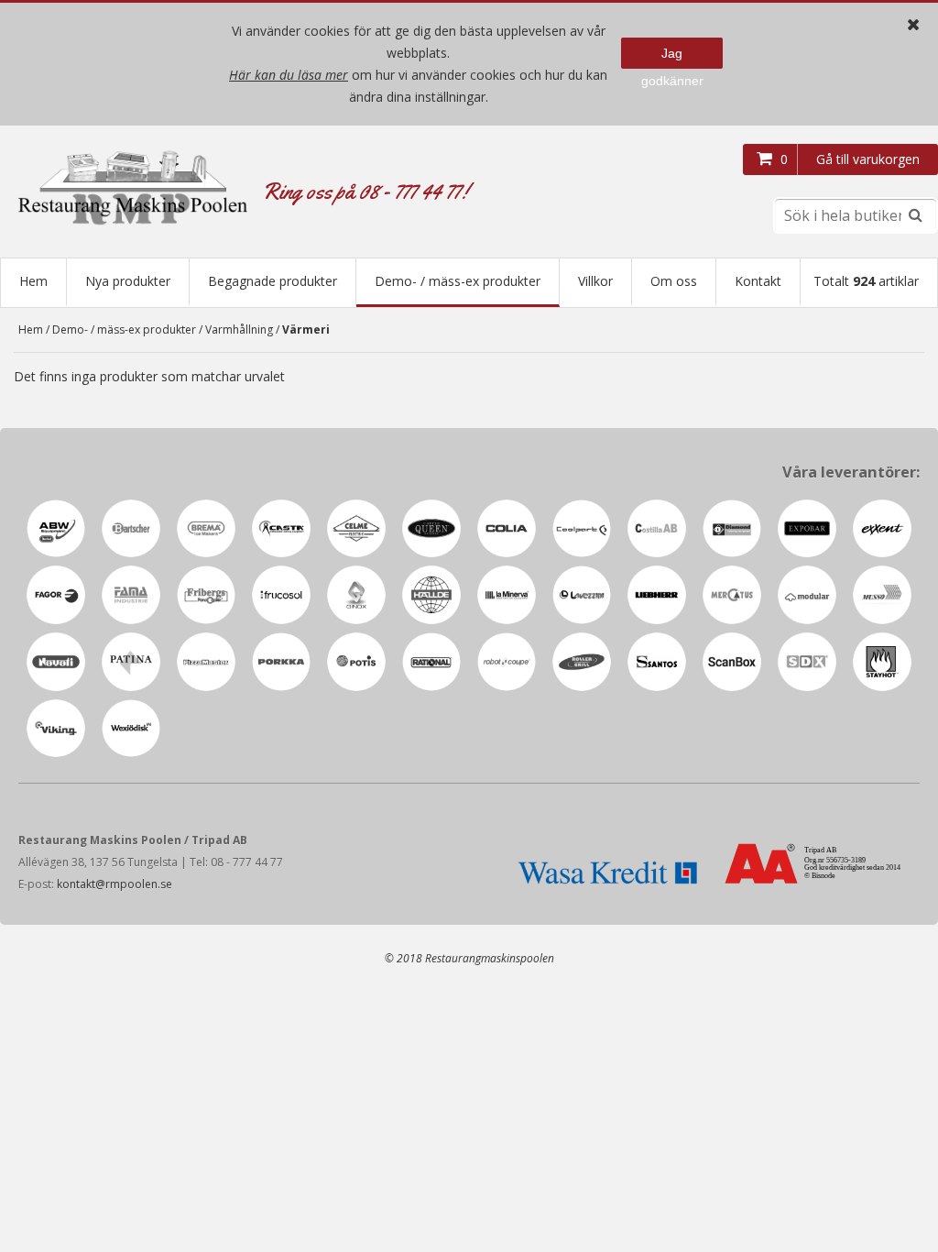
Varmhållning (239, 329)
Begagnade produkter (272, 281)
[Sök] (915, 215)
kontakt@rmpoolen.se (114, 884)
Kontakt (758, 281)
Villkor (595, 281)
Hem (33, 281)
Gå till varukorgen (868, 159)
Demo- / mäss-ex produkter (457, 281)
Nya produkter (127, 281)
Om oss (673, 281)
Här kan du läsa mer (288, 74)
